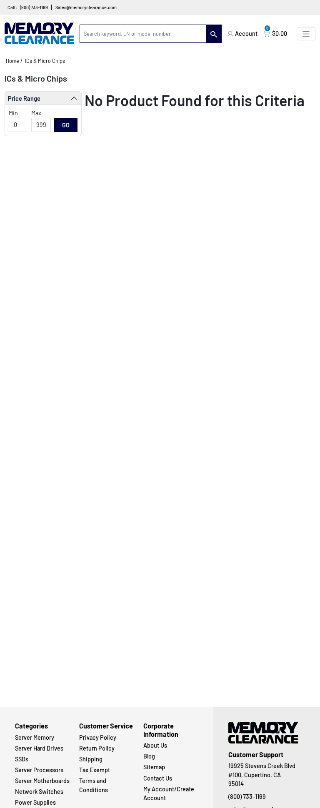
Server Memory (34, 737)
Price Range (24, 98)
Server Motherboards (42, 780)
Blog (149, 756)
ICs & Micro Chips (45, 60)
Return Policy (97, 748)
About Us (155, 745)
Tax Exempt (94, 769)
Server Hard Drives (39, 748)
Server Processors (39, 769)
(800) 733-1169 (34, 7)
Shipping (90, 759)
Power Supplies (35, 802)
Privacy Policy (97, 737)
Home (12, 60)
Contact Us (157, 778)
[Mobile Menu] (306, 33)
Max (36, 113)
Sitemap (154, 767)
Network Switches (39, 791)
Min (13, 113)
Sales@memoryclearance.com (86, 7)
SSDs (21, 759)
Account (246, 33)
